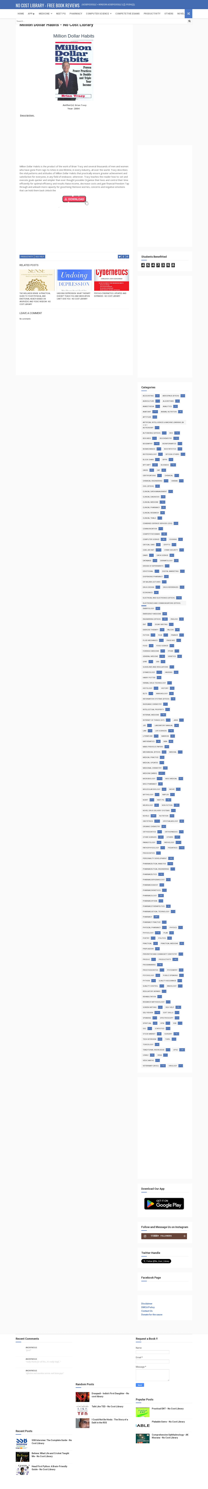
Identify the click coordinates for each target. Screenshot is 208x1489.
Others (168, 13)
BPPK (165, 460)
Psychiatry (172, 970)
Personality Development (155, 858)
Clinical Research (151, 513)
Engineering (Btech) (152, 619)
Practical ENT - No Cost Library (167, 1408)
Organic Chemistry (151, 827)
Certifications (149, 476)
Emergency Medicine (152, 614)
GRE (157, 662)
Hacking (168, 672)
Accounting (148, 396)
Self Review (148, 1013)
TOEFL (167, 1039)
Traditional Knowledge (153, 1050)
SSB (174, 1023)
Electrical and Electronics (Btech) (159, 598)
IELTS (145, 694)
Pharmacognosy (150, 885)
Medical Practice (150, 757)
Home (21, 13)
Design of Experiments (153, 566)
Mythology (148, 795)
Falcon (170, 630)
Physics (173, 928)
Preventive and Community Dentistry (160, 954)
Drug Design (148, 587)
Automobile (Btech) (151, 433)
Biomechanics (149, 449)
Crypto (167, 545)
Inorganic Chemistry (152, 704)
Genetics (172, 656)
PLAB (166, 933)
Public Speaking (170, 975)
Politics (162, 938)
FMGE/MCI (171, 640)
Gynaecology (149, 672)
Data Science (162, 555)
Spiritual (147, 1023)
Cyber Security (171, 550)
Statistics (159, 1029)
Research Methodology (153, 1002)
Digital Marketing (170, 571)
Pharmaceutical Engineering (156, 869)
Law (144, 731)
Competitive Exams (151, 534)
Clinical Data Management (155, 492)
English (174, 619)
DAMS (145, 555)
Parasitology (149, 842)
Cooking (173, 539)
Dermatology (166, 561)
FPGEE (170, 651)
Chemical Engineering (152, 481)
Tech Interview (149, 1039)
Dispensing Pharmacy (153, 577)
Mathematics (149, 741)
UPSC (175, 1050)
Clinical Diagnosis (151, 497)
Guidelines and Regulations (155, 667)
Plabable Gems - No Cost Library (168, 1421)
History (164, 688)
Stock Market (149, 1034)
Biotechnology (150, 454)
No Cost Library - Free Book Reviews (47, 5)
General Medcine (150, 656)
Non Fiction (167, 805)
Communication (150, 529)
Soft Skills (168, 1013)
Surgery (168, 1034)
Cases (145, 470)
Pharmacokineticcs (152, 890)
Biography (147, 444)
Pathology (169, 842)
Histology (147, 688)
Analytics (167, 406)
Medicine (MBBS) (150, 773)
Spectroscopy (166, 1018)
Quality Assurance (167, 981)
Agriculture (148, 401)
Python (146, 981)
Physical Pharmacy (152, 928)
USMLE (145, 1055)
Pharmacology (150, 896)
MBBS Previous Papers (153, 747)
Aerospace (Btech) (171, 396)
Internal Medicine (151, 715)
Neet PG (160, 800)
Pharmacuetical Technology (156, 912)
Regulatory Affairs (151, 991)
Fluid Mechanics (150, 640)
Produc (146, 959)
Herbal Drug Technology (154, 683)
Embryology (148, 609)
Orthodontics (149, 832)
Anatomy (147, 412)
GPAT (145, 662)
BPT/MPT (147, 465)
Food (145, 646)
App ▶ (31, 13)
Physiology (148, 933)
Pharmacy (76, 13)
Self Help (39, 257)
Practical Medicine (169, 944)
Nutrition (163, 816)
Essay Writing (161, 624)
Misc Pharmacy (150, 784)
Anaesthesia (148, 406)
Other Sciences (150, 837)
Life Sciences (161, 731)
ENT (144, 624)
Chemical (169, 476)
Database (147, 561)
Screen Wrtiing (150, 1007)
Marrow (165, 736)
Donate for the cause (151, 1314)
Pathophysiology (151, 848)
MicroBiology (149, 779)
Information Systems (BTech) (156, 699)
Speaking (147, 1018)
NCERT (145, 800)
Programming (149, 965)
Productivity (152, 13)
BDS (171, 433)
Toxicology (148, 1045)
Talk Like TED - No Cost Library (107, 1406)
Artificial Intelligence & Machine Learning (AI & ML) (163, 423)
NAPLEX (165, 795)
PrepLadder (148, 949)
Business (165, 465)
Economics (148, 593)
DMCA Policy (148, 1307)
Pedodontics (149, 853)
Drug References (170, 587)
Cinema (174, 481)
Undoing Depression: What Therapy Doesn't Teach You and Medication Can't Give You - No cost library (73, 296)
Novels (181, 13)
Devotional (148, 571)
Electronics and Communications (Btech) (161, 603)
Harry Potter (149, 678)
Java (175, 720)
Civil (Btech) (148, 486)
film (160, 635)
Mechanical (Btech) (151, 752)
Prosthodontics (150, 970)
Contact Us (147, 1311)
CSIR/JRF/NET (148, 550)
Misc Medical (171, 779)
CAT (158, 470)
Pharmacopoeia (150, 901)
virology (173, 1066)
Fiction (146, 635)
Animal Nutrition (169, 412)
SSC (144, 1029)
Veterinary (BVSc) (151, 1066)
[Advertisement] (74, 139)
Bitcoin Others (172, 454)
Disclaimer (146, 1303)
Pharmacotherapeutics (154, 906)
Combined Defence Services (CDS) (157, 523)
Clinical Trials (149, 518)
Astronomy (148, 428)
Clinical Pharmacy (151, 507)
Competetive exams (127, 13)
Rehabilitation (149, 997)
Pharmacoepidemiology (154, 880)
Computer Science (97, 13)
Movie (172, 789)
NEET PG (61, 13)
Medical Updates (150, 763)
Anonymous (31, 1347)
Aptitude (147, 417)
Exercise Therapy (150, 630)
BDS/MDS (147, 438)
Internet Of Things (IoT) (153, 720)
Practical (147, 944)
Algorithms (168, 401)
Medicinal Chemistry (152, 768)
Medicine (44, 13)
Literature (147, 736)
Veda (159, 1055)
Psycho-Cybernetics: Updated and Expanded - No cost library (110, 294)
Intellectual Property (153, 710)
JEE (144, 725)
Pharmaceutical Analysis (154, 864)
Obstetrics (148, 821)
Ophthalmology (170, 821)
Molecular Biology (151, 789)
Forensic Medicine (151, 651)
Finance (174, 635)
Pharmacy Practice (151, 922)
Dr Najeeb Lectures (151, 582)
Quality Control (150, 986)
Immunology (162, 694)
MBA (165, 741)
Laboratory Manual (164, 725)
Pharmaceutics (150, 874)
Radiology (171, 986)
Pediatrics (172, 848)
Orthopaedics (171, 832)
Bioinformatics (169, 444)
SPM (162, 1023)
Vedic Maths (148, 1060)
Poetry (146, 938)
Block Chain (148, 460)
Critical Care (149, 545)
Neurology (148, 805)
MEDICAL (172, 752)
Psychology (148, 975)
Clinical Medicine (150, 502)
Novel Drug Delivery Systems (156, 811)
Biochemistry (166, 438)
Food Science (162, 646)
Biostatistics (170, 449)
